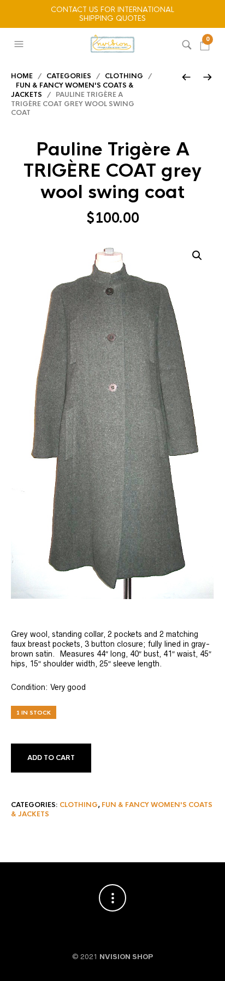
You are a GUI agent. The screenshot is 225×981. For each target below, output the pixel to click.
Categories (68, 76)
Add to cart (51, 757)
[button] (20, 44)
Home (22, 76)
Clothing (124, 76)
